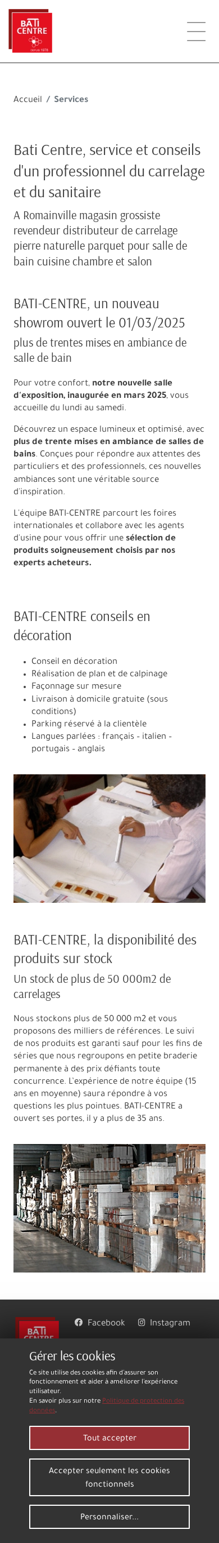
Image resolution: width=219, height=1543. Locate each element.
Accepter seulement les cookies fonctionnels (109, 1478)
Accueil (27, 100)
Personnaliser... (109, 1518)
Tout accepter (109, 1439)
